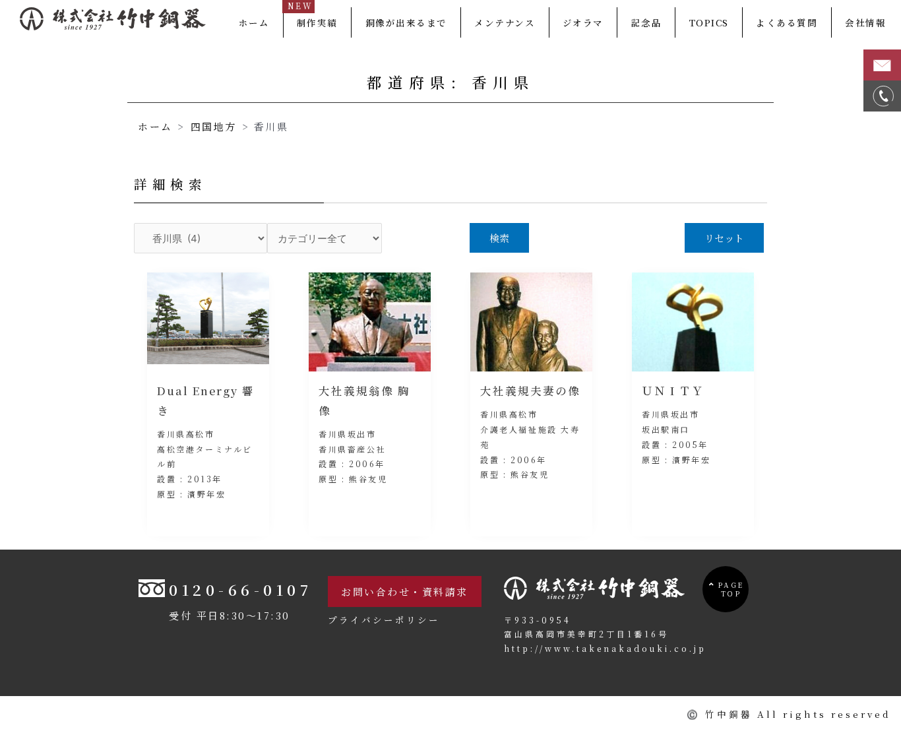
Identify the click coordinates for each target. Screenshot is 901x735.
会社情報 (865, 22)
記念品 (646, 22)
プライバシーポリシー (384, 619)
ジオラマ (583, 22)
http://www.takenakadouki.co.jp (605, 648)
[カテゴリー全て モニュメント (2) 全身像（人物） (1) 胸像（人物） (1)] (325, 238)
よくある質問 (786, 22)
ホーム (254, 22)
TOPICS (709, 22)
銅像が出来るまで (406, 22)
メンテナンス (504, 22)
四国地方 (214, 126)
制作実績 (317, 22)
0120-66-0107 (240, 589)
